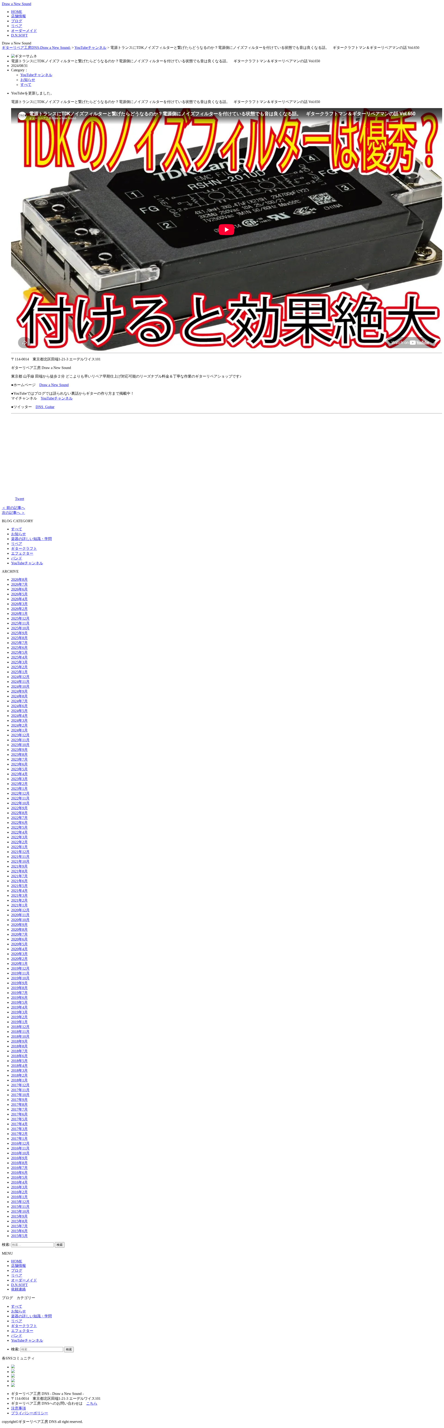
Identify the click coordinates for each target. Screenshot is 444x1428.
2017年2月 (19, 1134)
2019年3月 (19, 1012)
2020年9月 (19, 925)
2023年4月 (19, 774)
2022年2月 (19, 842)
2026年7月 (19, 584)
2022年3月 (19, 837)
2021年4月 (19, 891)
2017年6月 (19, 1114)
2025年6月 (19, 648)
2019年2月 (19, 1017)
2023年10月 (20, 745)
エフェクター (22, 553)
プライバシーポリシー (29, 1413)
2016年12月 (20, 1143)
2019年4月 (19, 1007)
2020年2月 (19, 959)
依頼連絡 (18, 1289)
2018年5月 (19, 1061)
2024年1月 (19, 730)
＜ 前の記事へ (13, 508)
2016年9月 (19, 1158)
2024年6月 (19, 706)
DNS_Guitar (45, 407)
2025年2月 (19, 667)
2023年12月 (20, 735)
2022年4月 (19, 832)
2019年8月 (19, 988)
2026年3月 (19, 604)
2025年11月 (20, 623)
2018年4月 (19, 1066)
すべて (25, 85)
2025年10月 (20, 628)
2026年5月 (19, 594)
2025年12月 (20, 618)
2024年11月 (20, 682)
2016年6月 (19, 1173)
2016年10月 (20, 1153)
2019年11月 (20, 973)
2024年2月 (19, 725)
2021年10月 (20, 861)
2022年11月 (20, 798)
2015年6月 (19, 1231)
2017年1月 (19, 1139)
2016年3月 (19, 1187)
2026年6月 (19, 589)
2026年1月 (19, 614)
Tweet (19, 499)
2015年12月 (20, 1202)
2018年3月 (19, 1070)
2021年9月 (19, 866)
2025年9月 (19, 633)
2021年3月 (19, 895)
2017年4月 (19, 1124)
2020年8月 (19, 929)
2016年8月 (19, 1163)
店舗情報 (18, 16)
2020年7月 (19, 934)
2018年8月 (19, 1046)
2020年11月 (20, 915)
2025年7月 (19, 643)
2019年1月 (19, 1022)
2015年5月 (19, 1236)
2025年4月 (19, 657)
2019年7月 (19, 993)
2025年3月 (19, 662)
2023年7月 (19, 759)
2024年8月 (19, 696)
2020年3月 (19, 954)
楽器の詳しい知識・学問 (31, 539)
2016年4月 (19, 1182)
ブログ (16, 21)
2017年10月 (20, 1095)
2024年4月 (19, 716)
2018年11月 (20, 1032)
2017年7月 (19, 1109)
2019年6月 (19, 998)
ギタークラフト (24, 548)
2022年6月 (19, 823)
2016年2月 (19, 1192)
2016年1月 (19, 1197)
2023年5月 (19, 769)
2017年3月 (19, 1129)
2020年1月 (19, 964)
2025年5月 (19, 652)
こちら (91, 1403)
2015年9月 (19, 1216)
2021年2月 (19, 900)
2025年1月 (19, 672)
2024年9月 (19, 691)
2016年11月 (20, 1148)
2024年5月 (19, 711)
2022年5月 (19, 827)
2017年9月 (19, 1100)
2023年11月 (20, 740)
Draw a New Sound (16, 4)
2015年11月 (20, 1207)
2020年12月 (20, 910)
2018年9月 (19, 1041)
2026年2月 (19, 609)
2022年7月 (19, 818)
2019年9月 (19, 983)
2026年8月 (19, 579)
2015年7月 (19, 1226)
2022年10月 (20, 803)
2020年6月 (19, 939)
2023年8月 (19, 754)
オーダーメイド (24, 31)
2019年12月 (20, 968)
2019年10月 (20, 978)
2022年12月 (20, 793)
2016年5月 (19, 1177)
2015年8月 (19, 1221)
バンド (16, 558)
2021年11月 (20, 857)
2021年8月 (19, 871)
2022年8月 (19, 813)
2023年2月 (19, 784)
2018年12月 (20, 1027)
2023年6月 (19, 764)
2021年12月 (20, 852)
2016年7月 (19, 1168)
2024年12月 (20, 677)
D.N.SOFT (19, 35)
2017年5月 (19, 1119)
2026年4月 (19, 599)
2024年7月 (19, 701)
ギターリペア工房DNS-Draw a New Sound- (36, 48)
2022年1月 (19, 847)
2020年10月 (20, 920)
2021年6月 (19, 881)
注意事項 (18, 1408)
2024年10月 (20, 686)
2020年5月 (19, 944)
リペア (16, 26)
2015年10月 (20, 1211)
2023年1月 (19, 789)
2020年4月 (19, 949)
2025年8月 (19, 638)
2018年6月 (19, 1056)
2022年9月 (19, 808)
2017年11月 (20, 1090)
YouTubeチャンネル (90, 48)
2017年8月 (19, 1104)
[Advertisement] (226, 454)
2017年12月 (20, 1085)
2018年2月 (19, 1075)
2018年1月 (19, 1080)
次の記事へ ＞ (13, 513)
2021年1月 (19, 905)
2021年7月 (19, 876)
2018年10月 (20, 1036)
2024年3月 (19, 720)
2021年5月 (19, 886)
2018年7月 (19, 1051)
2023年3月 (19, 779)
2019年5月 (19, 1002)
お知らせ (27, 80)
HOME (16, 12)
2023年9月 (19, 750)
